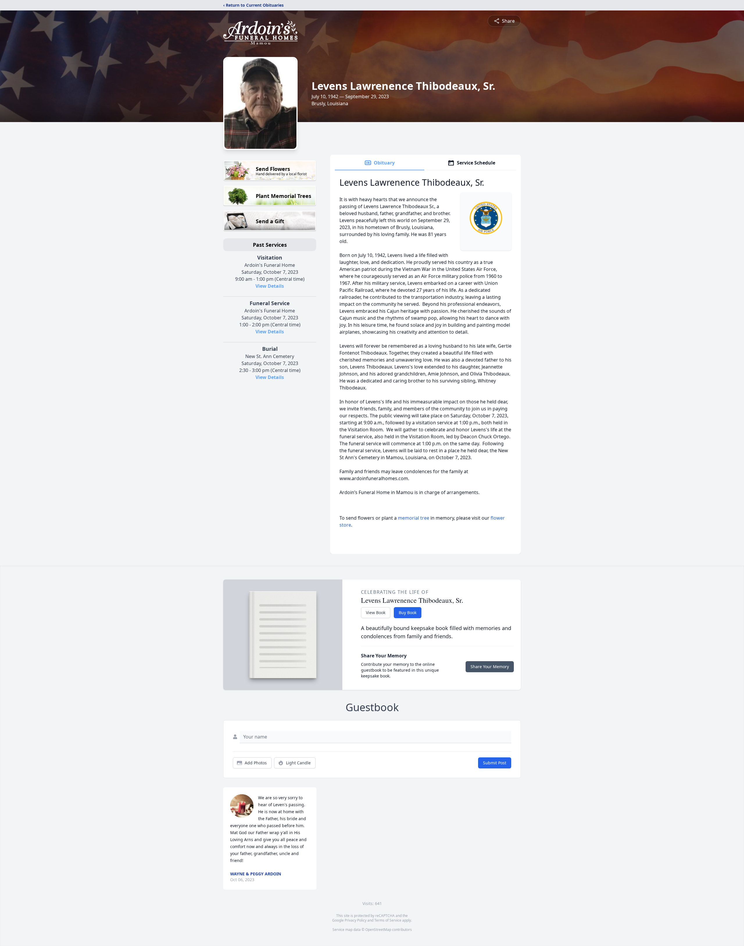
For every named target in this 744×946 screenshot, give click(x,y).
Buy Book (407, 612)
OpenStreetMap (378, 929)
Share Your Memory (490, 666)
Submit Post (494, 763)
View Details (269, 286)
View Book (375, 612)
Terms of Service (387, 920)
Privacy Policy (355, 920)
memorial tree (413, 518)
